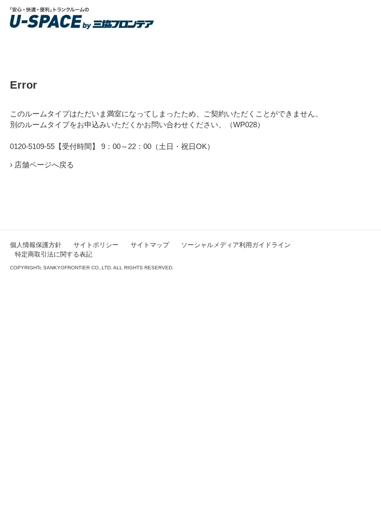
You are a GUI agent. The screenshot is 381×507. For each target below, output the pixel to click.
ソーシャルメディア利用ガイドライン (236, 245)
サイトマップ (149, 245)
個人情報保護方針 (36, 245)
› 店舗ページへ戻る (42, 165)
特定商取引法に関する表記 (53, 254)
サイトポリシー (96, 245)
